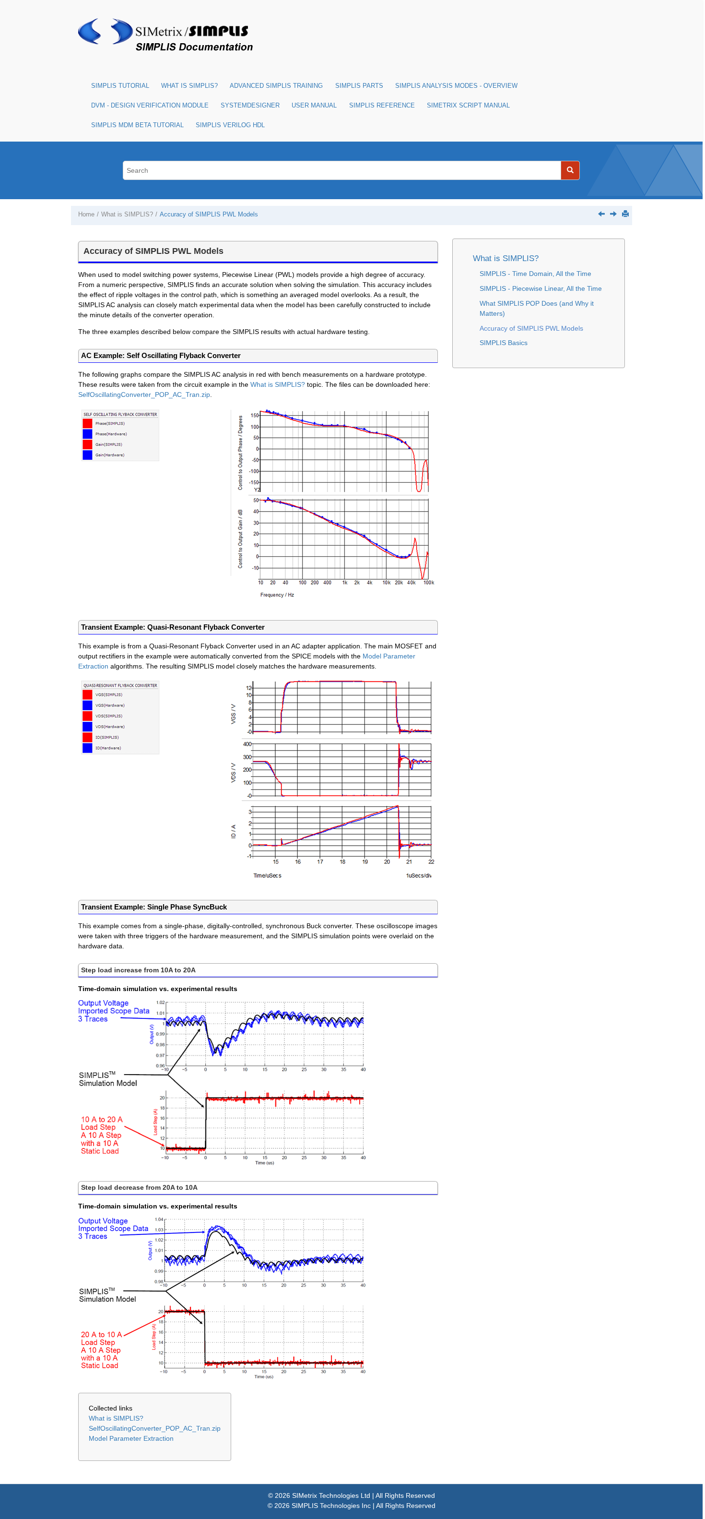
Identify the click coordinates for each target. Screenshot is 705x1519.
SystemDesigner (250, 105)
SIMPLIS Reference (382, 105)
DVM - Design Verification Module (150, 105)
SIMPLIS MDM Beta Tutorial (137, 125)
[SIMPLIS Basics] (613, 213)
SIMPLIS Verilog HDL (230, 125)
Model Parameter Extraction (131, 1438)
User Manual (314, 105)
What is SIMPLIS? (189, 86)
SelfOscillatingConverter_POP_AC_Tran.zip (144, 394)
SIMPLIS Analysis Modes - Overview (456, 86)
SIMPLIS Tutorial (120, 86)
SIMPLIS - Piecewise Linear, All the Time (541, 288)
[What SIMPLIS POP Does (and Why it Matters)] (601, 213)
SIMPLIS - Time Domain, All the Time (535, 273)
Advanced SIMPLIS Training (276, 86)
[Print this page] (625, 213)
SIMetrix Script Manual (468, 105)
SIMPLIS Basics (504, 343)
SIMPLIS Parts (359, 86)
